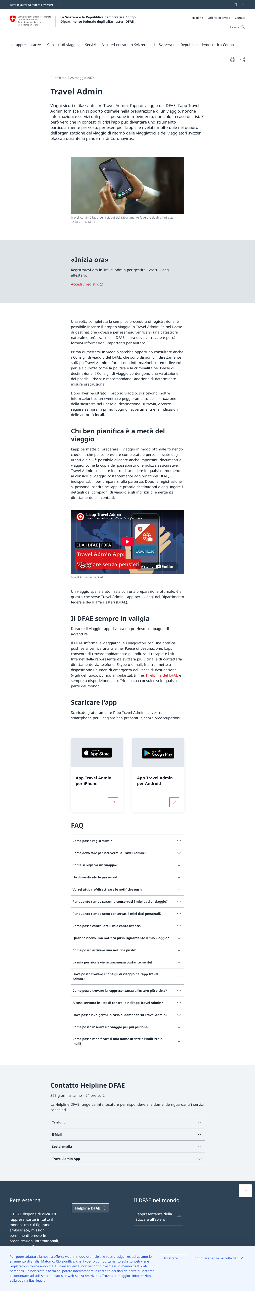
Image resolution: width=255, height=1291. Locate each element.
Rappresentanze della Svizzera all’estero (153, 1217)
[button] (25, 44)
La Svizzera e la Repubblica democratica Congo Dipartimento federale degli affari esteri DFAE (98, 19)
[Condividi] (242, 59)
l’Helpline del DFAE (162, 675)
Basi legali (36, 1280)
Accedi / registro (85, 284)
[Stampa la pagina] (232, 59)
